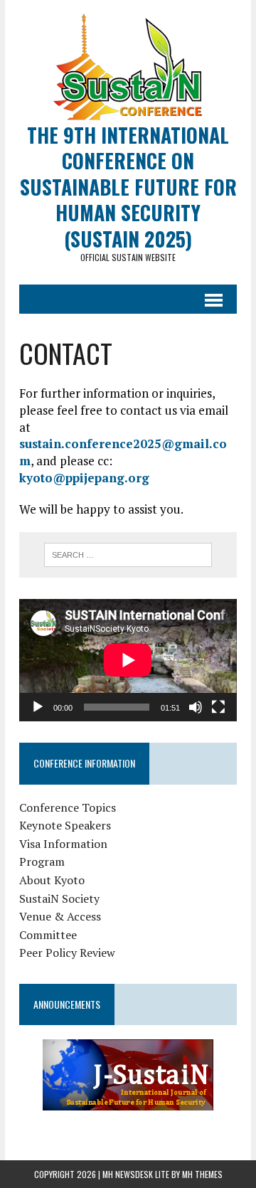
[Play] (38, 707)
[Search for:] (128, 553)
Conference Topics (67, 807)
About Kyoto (52, 880)
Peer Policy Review (67, 952)
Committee (48, 935)
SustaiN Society (59, 898)
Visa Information (63, 844)
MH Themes (202, 1174)
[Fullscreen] (218, 707)
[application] (128, 660)
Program (42, 861)
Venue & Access (60, 916)
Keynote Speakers (65, 825)
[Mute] (195, 707)
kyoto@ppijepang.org (84, 478)
